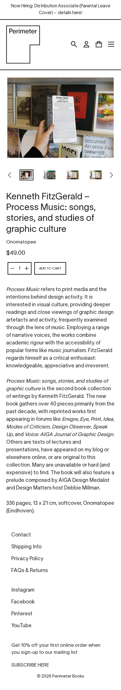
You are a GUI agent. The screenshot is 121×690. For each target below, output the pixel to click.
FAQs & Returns (29, 570)
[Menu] (111, 44)
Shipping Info (26, 547)
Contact (21, 535)
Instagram (22, 590)
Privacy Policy (27, 559)
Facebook (23, 602)
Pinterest (21, 614)
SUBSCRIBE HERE (30, 665)
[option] (26, 175)
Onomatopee (21, 242)
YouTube (21, 626)
